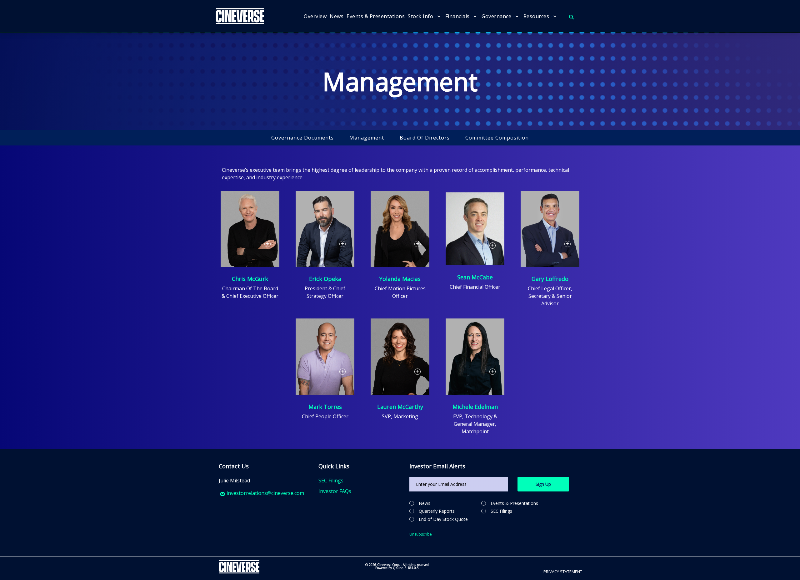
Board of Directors (425, 137)
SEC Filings (330, 480)
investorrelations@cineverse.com (265, 493)
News (424, 503)
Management (366, 137)
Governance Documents (302, 137)
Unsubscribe (420, 534)
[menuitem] (315, 16)
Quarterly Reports (437, 511)
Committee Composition (497, 137)
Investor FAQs (334, 491)
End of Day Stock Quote (443, 519)
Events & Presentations (514, 503)
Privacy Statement (562, 571)
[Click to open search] (571, 17)
